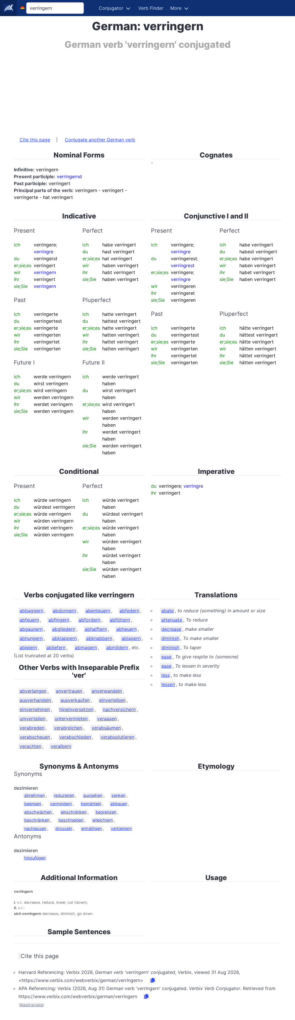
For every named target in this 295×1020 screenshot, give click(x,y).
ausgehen (92, 795)
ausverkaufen (75, 700)
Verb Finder (150, 8)
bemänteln (91, 803)
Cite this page (35, 140)
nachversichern (119, 709)
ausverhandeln (35, 700)
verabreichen (68, 728)
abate (167, 610)
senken (118, 795)
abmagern (86, 647)
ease (166, 657)
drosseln (63, 828)
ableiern (28, 647)
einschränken (73, 812)
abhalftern (96, 629)
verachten (30, 746)
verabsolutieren (117, 737)
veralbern (61, 746)
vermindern (61, 803)
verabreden (32, 728)
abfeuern (29, 620)
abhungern (31, 638)
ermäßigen (91, 828)
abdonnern (64, 610)
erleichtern (102, 820)
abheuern (126, 629)
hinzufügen (35, 857)
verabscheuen (35, 737)
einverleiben (112, 700)
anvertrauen (69, 691)
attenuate (171, 620)
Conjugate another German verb (100, 140)
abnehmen (34, 795)
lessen (168, 684)
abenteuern (98, 610)
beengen (32, 803)
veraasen (107, 718)
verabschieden (75, 737)
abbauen (118, 803)
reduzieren (64, 795)
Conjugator (111, 8)
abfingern (58, 620)
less (165, 675)
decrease (171, 629)
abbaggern (31, 610)
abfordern (89, 620)
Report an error (32, 1005)
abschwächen (38, 812)
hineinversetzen (76, 709)
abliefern (55, 647)
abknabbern (99, 638)
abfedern (129, 610)
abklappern (64, 638)
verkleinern (121, 828)
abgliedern (63, 629)
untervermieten (71, 718)
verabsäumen (106, 728)
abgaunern (31, 629)
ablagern (131, 638)
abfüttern (120, 620)
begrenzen (106, 812)
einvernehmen (35, 709)
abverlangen (33, 691)
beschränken (36, 820)
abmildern (117, 647)
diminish (170, 638)
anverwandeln (107, 691)
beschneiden (70, 820)
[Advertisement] (147, 90)
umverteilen (32, 718)
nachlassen (35, 828)
